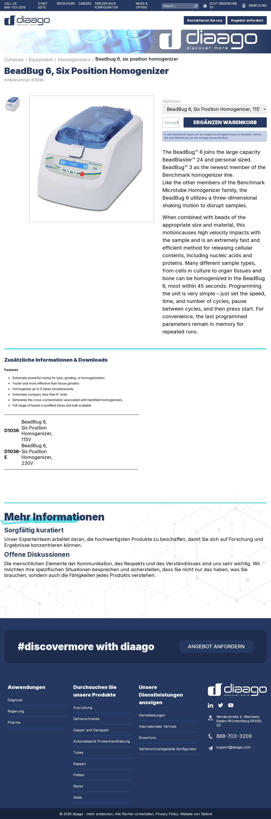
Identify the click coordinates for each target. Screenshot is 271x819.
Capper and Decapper (91, 730)
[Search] (196, 5)
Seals (77, 797)
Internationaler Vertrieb (157, 726)
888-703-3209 (15, 7)
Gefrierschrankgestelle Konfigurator (168, 749)
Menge (170, 122)
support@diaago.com (233, 747)
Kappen (79, 764)
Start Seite (43, 5)
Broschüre (66, 3)
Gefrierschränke (86, 719)
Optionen (171, 101)
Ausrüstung (82, 707)
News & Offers (141, 5)
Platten (78, 775)
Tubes (78, 752)
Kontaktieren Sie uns (204, 20)
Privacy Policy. (168, 814)
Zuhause (14, 59)
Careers (84, 3)
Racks (78, 786)
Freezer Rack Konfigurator (106, 5)
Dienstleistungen (152, 715)
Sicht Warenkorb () (223, 5)
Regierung (16, 711)
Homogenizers (74, 59)
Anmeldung (258, 5)
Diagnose (15, 700)
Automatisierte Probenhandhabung (101, 741)
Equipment (41, 59)
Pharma (14, 722)
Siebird (206, 814)
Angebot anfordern (247, 20)
